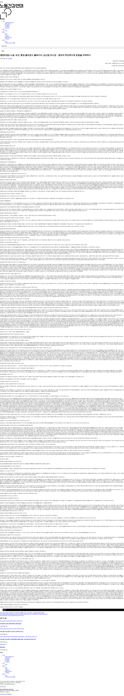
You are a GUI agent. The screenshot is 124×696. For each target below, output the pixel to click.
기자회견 (7, 36)
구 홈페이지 (9, 694)
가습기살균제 (5, 612)
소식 (6, 33)
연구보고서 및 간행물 (10, 42)
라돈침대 (17, 612)
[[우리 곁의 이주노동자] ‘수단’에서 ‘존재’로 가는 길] (12, 628)
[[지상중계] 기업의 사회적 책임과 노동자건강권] (11, 620)
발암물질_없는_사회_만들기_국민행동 (28, 612)
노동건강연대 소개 (9, 22)
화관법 (39, 612)
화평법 (42, 612)
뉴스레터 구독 (3, 694)
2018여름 (10, 58)
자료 (4, 40)
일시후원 (7, 26)
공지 (4, 29)
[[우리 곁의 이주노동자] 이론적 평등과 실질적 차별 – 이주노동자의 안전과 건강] (18, 636)
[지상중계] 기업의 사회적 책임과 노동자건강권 (10, 623)
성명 (6, 34)
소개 (4, 21)
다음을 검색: (4, 45)
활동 (4, 32)
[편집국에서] (3, 644)
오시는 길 (7, 28)
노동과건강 (11, 612)
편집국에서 (2, 647)
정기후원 (7, 25)
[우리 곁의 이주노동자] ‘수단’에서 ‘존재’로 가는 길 (11, 631)
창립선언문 (7, 23)
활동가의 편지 (8, 37)
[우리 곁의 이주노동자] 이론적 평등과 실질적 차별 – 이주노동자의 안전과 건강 (18, 639)
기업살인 (7, 38)
